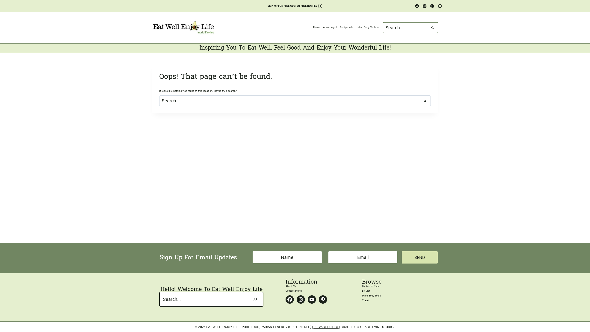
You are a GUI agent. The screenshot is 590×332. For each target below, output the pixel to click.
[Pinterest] (432, 6)
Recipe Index (347, 27)
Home (316, 27)
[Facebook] (417, 6)
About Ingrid (330, 27)
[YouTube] (440, 6)
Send (419, 257)
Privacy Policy (326, 327)
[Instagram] (424, 6)
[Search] (255, 299)
